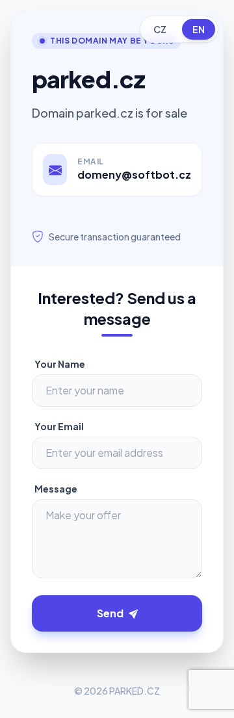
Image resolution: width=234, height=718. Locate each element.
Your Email (59, 426)
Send (110, 613)
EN (198, 29)
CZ (159, 29)
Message (55, 488)
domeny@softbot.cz (134, 174)
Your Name (59, 364)
